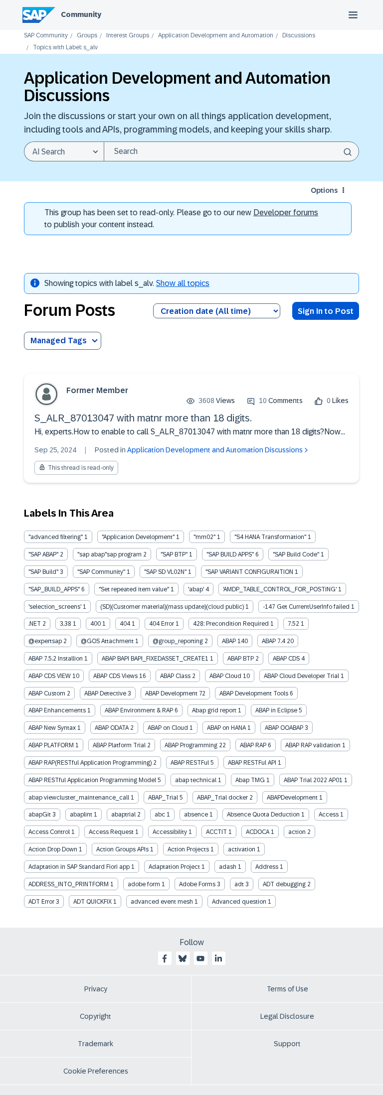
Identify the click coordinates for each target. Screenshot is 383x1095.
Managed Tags (58, 340)
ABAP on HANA (226, 727)
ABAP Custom (46, 693)
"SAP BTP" (174, 554)
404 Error (161, 623)
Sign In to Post (326, 311)
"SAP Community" (101, 571)
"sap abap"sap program (109, 554)
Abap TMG (250, 780)
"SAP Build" (43, 571)
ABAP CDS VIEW (49, 676)
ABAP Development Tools (253, 693)
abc (160, 814)
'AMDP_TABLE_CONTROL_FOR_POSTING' (280, 589)
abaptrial (123, 814)
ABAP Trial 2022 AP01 (313, 780)
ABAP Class (175, 676)
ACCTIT (216, 831)
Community (81, 14)
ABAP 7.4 (273, 641)
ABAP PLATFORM (51, 745)
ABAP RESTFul (190, 762)
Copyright (95, 1016)
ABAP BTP (240, 658)
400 (95, 623)
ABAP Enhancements (57, 710)
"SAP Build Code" (296, 554)
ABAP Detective (105, 693)
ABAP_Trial (163, 797)
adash (227, 866)
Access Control (49, 831)
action (297, 831)
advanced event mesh (162, 901)
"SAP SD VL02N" (165, 571)
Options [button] (324, 190)
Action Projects (188, 849)
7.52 (293, 623)
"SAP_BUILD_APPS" (54, 589)
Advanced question (239, 901)
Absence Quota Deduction (263, 814)
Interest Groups (127, 35)
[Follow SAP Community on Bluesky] (183, 958)
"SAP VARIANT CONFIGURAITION (249, 571)
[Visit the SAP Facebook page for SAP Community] (165, 958)
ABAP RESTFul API (252, 762)
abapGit (39, 814)
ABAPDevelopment (292, 797)
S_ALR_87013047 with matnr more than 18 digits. (142, 417)
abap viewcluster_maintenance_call (78, 797)
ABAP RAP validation (313, 745)
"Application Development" (138, 537)
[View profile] (46, 394)
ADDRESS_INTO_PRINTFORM (68, 884)
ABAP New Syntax (52, 727)
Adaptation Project (174, 866)
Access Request (111, 831)
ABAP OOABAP (284, 727)
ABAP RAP (253, 745)
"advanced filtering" (55, 537)
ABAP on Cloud (168, 727)
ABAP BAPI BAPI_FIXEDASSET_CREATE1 (155, 658)
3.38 (65, 623)
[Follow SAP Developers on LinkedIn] (218, 958)
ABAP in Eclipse (276, 710)
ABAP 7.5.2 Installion (55, 658)
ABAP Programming (191, 745)
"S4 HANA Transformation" (270, 537)
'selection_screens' (54, 606)
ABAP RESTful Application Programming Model (92, 780)
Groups (87, 35)
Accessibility (170, 831)
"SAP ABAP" (43, 554)
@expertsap (45, 641)
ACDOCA (257, 831)
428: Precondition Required (231, 623)
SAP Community (46, 35)
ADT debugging (284, 884)
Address (266, 866)
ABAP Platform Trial (119, 745)
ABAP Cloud (225, 676)
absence (196, 814)
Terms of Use (287, 989)
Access (329, 814)
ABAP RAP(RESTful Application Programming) (90, 762)
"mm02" (204, 537)
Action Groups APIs (122, 849)
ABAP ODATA (112, 727)
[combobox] (231, 151)
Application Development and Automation (215, 35)
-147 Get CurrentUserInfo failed (306, 606)
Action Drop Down (52, 849)
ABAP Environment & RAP (139, 710)
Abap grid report (214, 710)
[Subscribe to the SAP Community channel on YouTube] (200, 958)
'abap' (196, 589)
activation (241, 849)
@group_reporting (178, 641)
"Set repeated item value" (134, 589)
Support (287, 1044)
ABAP (229, 641)
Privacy (95, 989)
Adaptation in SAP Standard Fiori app (79, 866)
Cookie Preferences (95, 1071)
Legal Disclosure (287, 1016)
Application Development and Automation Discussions (215, 450)
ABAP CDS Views (115, 676)
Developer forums (285, 212)
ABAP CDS (286, 658)
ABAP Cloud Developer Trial (301, 676)
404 (125, 623)
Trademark (95, 1044)
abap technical (195, 780)
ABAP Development (171, 693)
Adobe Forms (197, 884)
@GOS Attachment (107, 641)
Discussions (298, 35)
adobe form (144, 884)
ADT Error (41, 901)
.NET (34, 623)
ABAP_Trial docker (222, 797)
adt (239, 884)
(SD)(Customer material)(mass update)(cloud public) (172, 606)
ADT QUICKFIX (92, 901)
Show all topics (182, 283)
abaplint (81, 814)
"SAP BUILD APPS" (230, 554)
